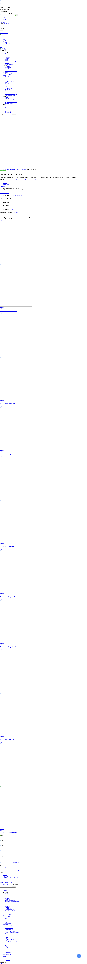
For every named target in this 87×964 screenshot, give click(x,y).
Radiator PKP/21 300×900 (7, 546)
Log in (2, 30)
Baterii (6, 109)
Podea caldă (7, 59)
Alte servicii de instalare (10, 95)
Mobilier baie (7, 105)
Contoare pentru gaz (9, 88)
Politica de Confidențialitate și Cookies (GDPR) (12, 870)
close (1, 963)
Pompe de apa (8, 83)
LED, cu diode (15, 212)
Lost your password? (4, 33)
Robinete (7, 77)
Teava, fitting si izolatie (9, 76)
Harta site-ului (5, 867)
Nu (12, 205)
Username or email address (6, 25)
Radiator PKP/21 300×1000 (7, 740)
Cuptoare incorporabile (9, 99)
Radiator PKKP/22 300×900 (7, 403)
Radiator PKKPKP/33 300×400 (8, 832)
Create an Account (6, 23)
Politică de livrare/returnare (8, 868)
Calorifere (7, 58)
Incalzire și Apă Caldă (6, 169)
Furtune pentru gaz (9, 87)
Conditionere (7, 66)
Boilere (6, 53)
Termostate (7, 63)
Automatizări (14, 169)
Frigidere (7, 98)
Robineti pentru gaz (9, 89)
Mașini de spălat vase (9, 103)
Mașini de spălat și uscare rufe (11, 102)
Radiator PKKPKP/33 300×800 (8, 311)
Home (1, 169)
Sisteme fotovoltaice (9, 73)
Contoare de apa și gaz (9, 81)
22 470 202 (6, 3)
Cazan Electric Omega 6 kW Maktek (9, 647)
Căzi (6, 106)
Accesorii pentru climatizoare (11, 71)
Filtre (6, 82)
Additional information (7, 184)
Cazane (6, 56)
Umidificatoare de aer (9, 69)
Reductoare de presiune (10, 79)
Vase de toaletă (8, 110)
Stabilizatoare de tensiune (10, 60)
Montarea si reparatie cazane (10, 91)
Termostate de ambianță (21, 169)
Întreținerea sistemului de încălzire (12, 61)
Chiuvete (7, 107)
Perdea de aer (8, 67)
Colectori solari (8, 74)
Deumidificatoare (8, 68)
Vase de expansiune (9, 64)
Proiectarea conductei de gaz (11, 94)
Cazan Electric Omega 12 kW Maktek (10, 454)
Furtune (6, 80)
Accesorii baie (8, 112)
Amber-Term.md (6, 884)
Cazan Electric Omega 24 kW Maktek (10, 597)
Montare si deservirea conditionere (12, 92)
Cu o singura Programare (17, 195)
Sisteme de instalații (9, 111)
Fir (12, 209)
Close (1, 308)
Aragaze (6, 97)
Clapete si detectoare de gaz (10, 86)
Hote (6, 100)
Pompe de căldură (8, 57)
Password (2, 28)
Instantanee (7, 55)
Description (5, 183)
